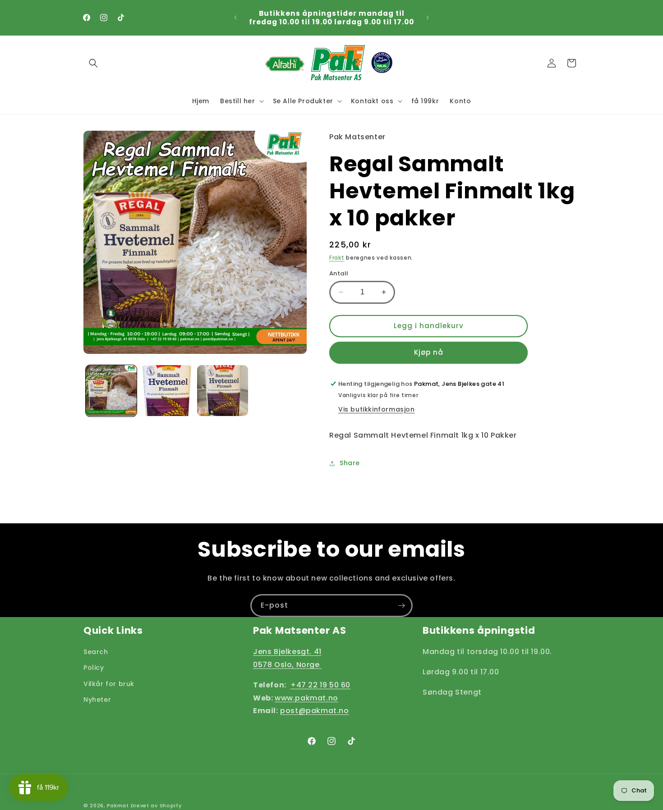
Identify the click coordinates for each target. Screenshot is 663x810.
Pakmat (118, 805)
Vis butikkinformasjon (376, 409)
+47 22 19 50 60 (320, 684)
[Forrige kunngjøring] (235, 17)
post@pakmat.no (314, 710)
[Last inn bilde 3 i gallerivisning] (222, 390)
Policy (93, 667)
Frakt (337, 257)
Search (95, 651)
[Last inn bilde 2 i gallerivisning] (166, 390)
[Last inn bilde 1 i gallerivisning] (111, 390)
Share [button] (350, 462)
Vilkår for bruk (108, 683)
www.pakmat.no (306, 697)
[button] (93, 63)
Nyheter (97, 699)
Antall (338, 273)
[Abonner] (401, 605)
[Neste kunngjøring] (427, 17)
